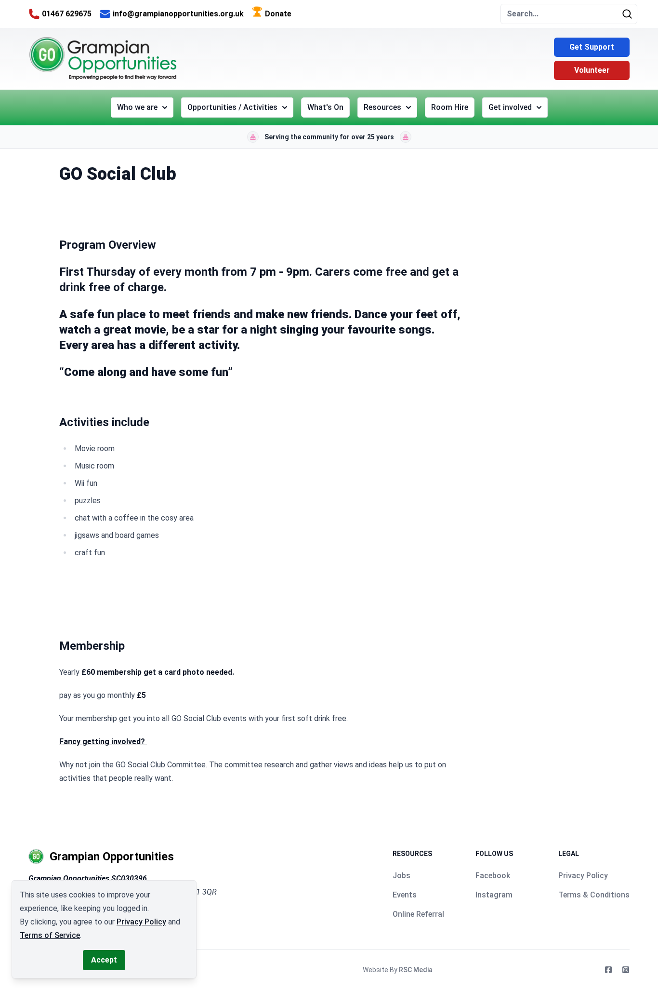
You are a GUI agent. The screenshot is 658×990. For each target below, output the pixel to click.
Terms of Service (50, 935)
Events (405, 894)
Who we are (137, 107)
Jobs (401, 875)
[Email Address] (105, 14)
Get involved (510, 107)
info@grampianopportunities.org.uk (178, 13)
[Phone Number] (34, 14)
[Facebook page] (608, 970)
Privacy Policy (583, 875)
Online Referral (418, 914)
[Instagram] (626, 970)
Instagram (494, 894)
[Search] (629, 14)
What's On (325, 107)
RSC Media (416, 970)
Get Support (591, 47)
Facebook (492, 875)
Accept (104, 959)
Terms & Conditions (594, 894)
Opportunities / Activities (232, 107)
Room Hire (449, 107)
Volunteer (592, 70)
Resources (382, 107)
